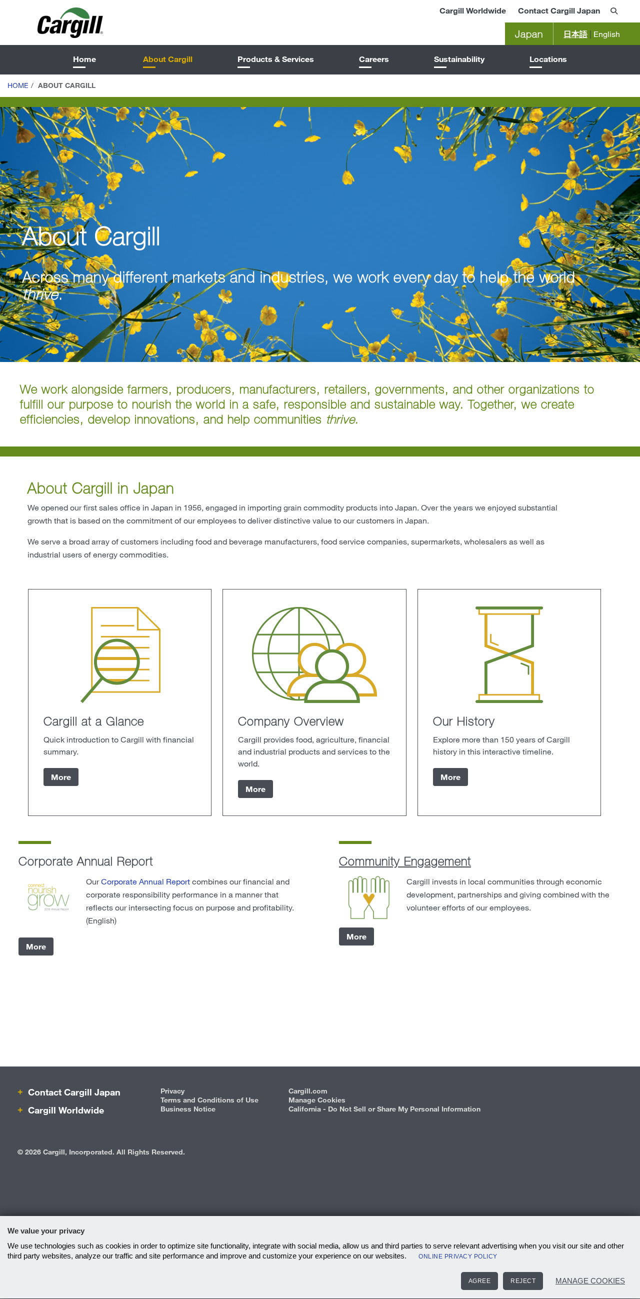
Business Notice (188, 1108)
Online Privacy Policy (458, 1256)
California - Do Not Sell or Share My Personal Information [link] (384, 1108)
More (61, 777)
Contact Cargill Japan (559, 10)
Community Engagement (405, 861)
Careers (374, 59)
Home (84, 59)
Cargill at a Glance (94, 721)
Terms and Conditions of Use (209, 1100)
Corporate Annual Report (145, 881)
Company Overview (291, 721)
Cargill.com (308, 1090)
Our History (464, 721)
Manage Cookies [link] (317, 1100)
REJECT (523, 1281)
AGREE (479, 1281)
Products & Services (276, 59)
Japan (529, 34)
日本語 (576, 33)
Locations (548, 59)
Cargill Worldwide (473, 10)
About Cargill (167, 59)
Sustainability (459, 59)
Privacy (172, 1090)
